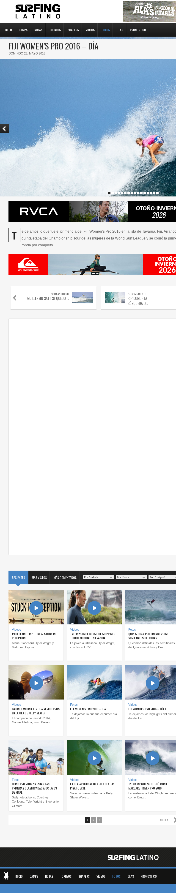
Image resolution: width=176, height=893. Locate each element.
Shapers (73, 29)
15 (154, 193)
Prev (4, 128)
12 (144, 193)
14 (151, 193)
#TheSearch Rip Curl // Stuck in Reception (33, 635)
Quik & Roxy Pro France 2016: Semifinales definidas (148, 635)
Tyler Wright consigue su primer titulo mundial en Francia (92, 635)
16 (157, 193)
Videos (90, 29)
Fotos (106, 29)
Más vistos (39, 577)
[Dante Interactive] (5, 876)
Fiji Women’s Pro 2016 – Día (88, 708)
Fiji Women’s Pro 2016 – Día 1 (147, 708)
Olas (120, 29)
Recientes (18, 577)
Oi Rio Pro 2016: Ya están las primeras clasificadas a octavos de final (34, 788)
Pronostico (138, 29)
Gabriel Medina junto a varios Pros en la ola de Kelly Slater (36, 710)
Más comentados (65, 577)
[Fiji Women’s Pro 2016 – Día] (94, 682)
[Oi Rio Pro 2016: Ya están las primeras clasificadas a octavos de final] (36, 757)
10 (138, 193)
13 (148, 193)
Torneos (55, 29)
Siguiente (165, 820)
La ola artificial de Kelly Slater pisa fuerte (92, 785)
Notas (38, 29)
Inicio (8, 29)
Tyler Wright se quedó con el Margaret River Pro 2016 (148, 785)
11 (141, 193)
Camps (23, 29)
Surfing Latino (38, 11)
